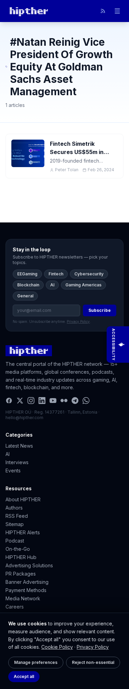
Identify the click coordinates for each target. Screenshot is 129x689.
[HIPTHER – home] (29, 11)
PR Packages (21, 574)
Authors (14, 508)
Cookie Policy (57, 647)
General (25, 295)
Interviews (17, 462)
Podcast (15, 541)
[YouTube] (53, 400)
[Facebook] (9, 400)
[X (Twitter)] (20, 400)
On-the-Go (18, 549)
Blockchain (28, 284)
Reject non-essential (93, 662)
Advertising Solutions (29, 565)
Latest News (19, 446)
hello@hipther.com (24, 417)
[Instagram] (31, 400)
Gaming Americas (83, 284)
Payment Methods (26, 590)
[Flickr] (64, 400)
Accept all (24, 676)
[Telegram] (75, 400)
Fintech (56, 273)
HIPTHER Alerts (23, 532)
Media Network (23, 598)
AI (52, 284)
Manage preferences (35, 662)
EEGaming (27, 273)
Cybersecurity (89, 273)
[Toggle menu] (117, 11)
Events (13, 470)
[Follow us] (102, 11)
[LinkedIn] (42, 400)
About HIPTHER (23, 499)
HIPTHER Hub (21, 557)
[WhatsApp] (86, 400)
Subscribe (99, 310)
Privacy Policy (93, 647)
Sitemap (15, 524)
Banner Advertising (27, 582)
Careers (15, 607)
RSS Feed (17, 516)
